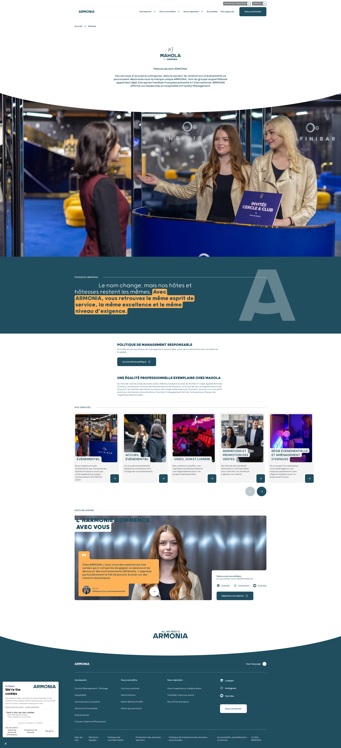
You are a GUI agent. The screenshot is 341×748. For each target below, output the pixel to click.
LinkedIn (225, 585)
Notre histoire (128, 695)
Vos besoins (145, 11)
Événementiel (82, 715)
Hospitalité (80, 695)
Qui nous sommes (130, 688)
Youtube (262, 585)
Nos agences (227, 11)
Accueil (78, 26)
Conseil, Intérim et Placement (90, 721)
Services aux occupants (87, 702)
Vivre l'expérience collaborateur (184, 688)
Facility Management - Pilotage (91, 688)
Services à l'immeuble (86, 708)
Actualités (212, 11)
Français (257, 3)
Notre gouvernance (131, 708)
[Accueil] (88, 11)
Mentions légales (93, 738)
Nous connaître (167, 11)
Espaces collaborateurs (235, 3)
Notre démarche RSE (132, 702)
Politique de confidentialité (115, 738)
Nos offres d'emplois (178, 702)
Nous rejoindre (191, 11)
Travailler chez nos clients (180, 695)
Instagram (243, 585)
